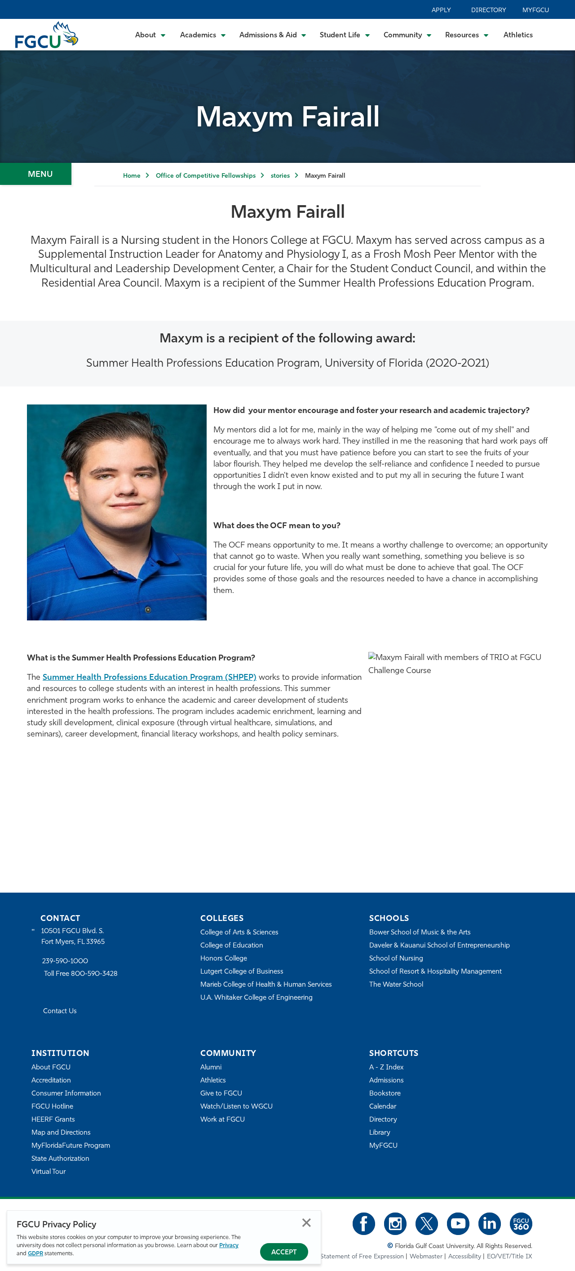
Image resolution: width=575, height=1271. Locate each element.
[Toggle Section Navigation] (35, 174)
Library (379, 1133)
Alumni (210, 1067)
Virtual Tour (48, 1172)
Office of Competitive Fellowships (206, 176)
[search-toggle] (555, 34)
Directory (488, 10)
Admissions (386, 1081)
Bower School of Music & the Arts (420, 933)
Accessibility (464, 1256)
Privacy (229, 1246)
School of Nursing (396, 959)
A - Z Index (386, 1067)
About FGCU (51, 1067)
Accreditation (51, 1081)
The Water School (396, 985)
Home (132, 176)
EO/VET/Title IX (509, 1256)
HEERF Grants (53, 1120)
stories (280, 176)
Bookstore (385, 1094)
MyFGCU (535, 10)
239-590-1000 (65, 961)
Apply (441, 10)
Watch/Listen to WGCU (236, 1107)
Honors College (223, 959)
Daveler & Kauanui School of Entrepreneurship (439, 946)
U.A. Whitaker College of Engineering (256, 998)
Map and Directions (61, 1133)
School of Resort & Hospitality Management (435, 972)
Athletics (518, 35)
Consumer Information (66, 1094)
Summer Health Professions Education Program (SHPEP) (150, 678)
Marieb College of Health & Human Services (266, 985)
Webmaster (426, 1256)
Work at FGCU (222, 1120)
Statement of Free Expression (362, 1256)
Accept (284, 1252)
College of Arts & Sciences (239, 933)
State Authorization (60, 1159)
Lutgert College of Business (241, 972)
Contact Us (60, 1011)
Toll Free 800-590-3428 (81, 974)
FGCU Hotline (52, 1107)
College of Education (231, 946)
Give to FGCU (221, 1094)
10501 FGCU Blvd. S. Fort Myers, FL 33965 (73, 937)
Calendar (382, 1107)
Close (306, 1222)
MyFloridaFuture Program (70, 1146)
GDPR (35, 1254)
